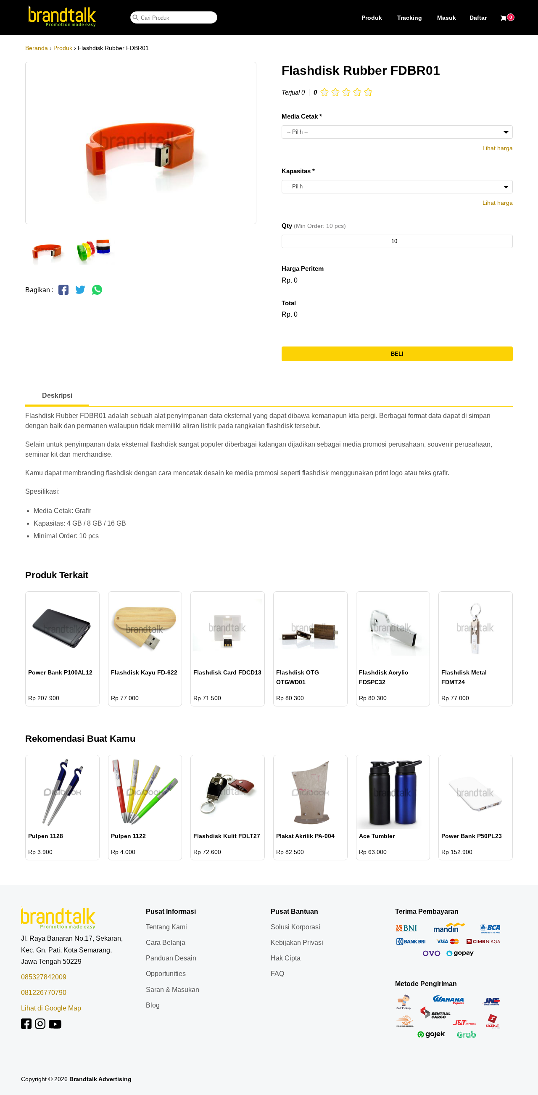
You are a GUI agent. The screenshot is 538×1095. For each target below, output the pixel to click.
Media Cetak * (302, 116)
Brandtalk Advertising (100, 1079)
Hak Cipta (286, 958)
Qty (314, 225)
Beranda (36, 48)
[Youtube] (55, 1026)
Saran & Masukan (172, 989)
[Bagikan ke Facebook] (63, 293)
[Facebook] (26, 1026)
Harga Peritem (303, 268)
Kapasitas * (298, 171)
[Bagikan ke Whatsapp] (97, 293)
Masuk (446, 17)
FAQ (277, 973)
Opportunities (166, 973)
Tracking (409, 17)
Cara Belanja (165, 942)
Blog (153, 1005)
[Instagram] (40, 1026)
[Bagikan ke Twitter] (80, 293)
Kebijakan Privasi (297, 942)
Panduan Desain (171, 958)
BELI (397, 354)
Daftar (478, 17)
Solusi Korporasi (295, 927)
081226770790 (43, 992)
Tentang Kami (166, 927)
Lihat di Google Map (51, 1008)
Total (289, 303)
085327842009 (43, 977)
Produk (371, 17)
